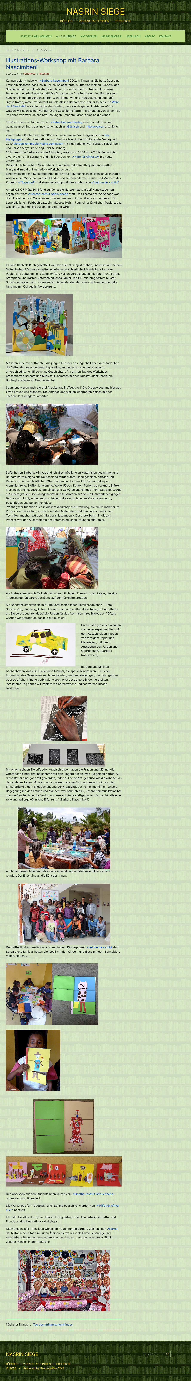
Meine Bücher (111, 36)
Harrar (113, 1229)
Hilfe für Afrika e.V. (87, 156)
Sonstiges (29, 73)
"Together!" (27, 182)
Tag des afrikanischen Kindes (53, 1324)
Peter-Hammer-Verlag (67, 122)
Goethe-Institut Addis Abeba (94, 1194)
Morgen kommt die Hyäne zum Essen (38, 143)
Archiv (150, 36)
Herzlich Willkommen (36, 36)
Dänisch (73, 126)
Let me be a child (100, 947)
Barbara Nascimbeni (56, 80)
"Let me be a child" (105, 182)
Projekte (44, 73)
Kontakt (165, 36)
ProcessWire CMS (52, 1368)
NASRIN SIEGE (95, 11)
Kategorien (89, 36)
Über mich (133, 36)
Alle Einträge (66, 36)
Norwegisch (96, 126)
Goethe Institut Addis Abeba (49, 194)
